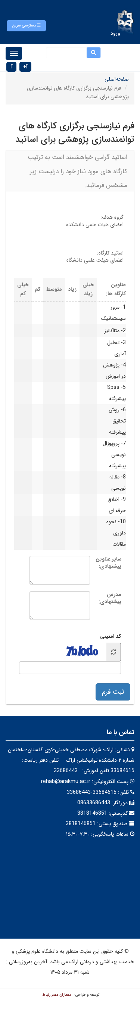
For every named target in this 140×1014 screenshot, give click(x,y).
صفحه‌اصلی (117, 79)
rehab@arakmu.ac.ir (65, 781)
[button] (26, 25)
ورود (115, 33)
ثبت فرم (113, 692)
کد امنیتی (110, 636)
